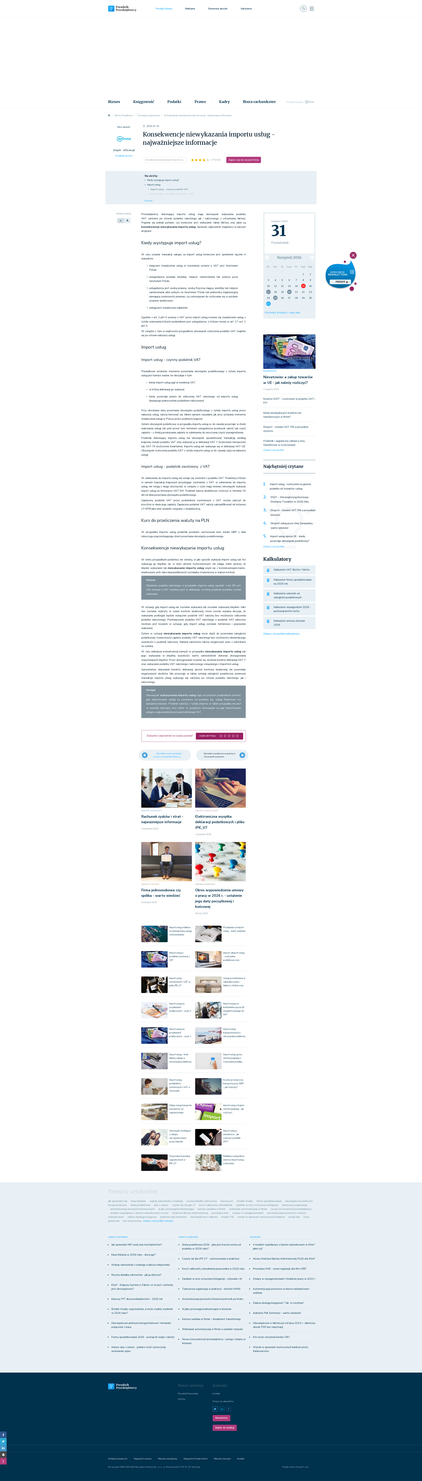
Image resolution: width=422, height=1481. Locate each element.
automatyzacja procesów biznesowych (132, 1209)
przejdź (340, 281)
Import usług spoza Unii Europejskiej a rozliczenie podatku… (233, 1058)
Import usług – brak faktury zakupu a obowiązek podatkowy (180, 1058)
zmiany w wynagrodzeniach (247, 1213)
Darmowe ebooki (217, 8)
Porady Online (164, 8)
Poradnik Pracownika (188, 1393)
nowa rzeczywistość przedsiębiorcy (291, 1209)
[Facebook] (3, 1434)
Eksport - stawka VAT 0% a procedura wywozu (292, 512)
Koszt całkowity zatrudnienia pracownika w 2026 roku (213, 1269)
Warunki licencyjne (222, 1458)
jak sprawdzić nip (117, 1201)
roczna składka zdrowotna (202, 1201)
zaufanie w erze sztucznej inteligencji (257, 1205)
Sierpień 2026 (289, 257)
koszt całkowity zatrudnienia (215, 1205)
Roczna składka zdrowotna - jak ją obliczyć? (136, 1275)
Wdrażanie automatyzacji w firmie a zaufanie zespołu (212, 1329)
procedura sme (220, 1213)
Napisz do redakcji (224, 1427)
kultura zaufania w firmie (212, 1209)
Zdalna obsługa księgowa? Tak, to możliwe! (278, 1303)
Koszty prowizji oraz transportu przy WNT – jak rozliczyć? (233, 1083)
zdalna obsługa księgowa (142, 1217)
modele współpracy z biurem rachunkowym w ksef (139, 1213)
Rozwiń (148, 200)
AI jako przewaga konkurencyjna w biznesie (206, 1309)
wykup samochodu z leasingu (166, 1201)
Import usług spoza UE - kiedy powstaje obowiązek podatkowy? (289, 539)
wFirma (181, 1399)
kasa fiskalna (138, 1201)
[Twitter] (3, 1441)
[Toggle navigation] (312, 8)
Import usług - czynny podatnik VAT (169, 189)
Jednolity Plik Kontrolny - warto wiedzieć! (277, 1313)
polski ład (294, 1217)
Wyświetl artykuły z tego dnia (282, 312)
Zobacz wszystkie (273, 450)
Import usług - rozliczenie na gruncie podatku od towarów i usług (290, 486)
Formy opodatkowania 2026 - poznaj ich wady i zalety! (142, 1337)
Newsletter (221, 1417)
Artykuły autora (123, 155)
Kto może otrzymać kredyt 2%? (271, 1337)
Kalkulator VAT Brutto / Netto (292, 570)
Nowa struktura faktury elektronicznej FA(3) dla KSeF (284, 1259)
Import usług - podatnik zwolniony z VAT (172, 194)
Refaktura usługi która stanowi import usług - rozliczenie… (234, 1160)
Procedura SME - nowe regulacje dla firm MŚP (279, 1269)
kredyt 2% (227, 1217)
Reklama (190, 8)
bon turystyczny (132, 1221)
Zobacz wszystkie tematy (158, 1221)
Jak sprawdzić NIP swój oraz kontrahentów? (136, 1244)
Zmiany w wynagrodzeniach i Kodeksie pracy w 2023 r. (284, 1279)
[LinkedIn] (3, 1448)
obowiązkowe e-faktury (204, 1217)
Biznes (114, 102)
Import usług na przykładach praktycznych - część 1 (180, 1033)
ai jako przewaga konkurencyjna (176, 1209)
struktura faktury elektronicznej (190, 1213)
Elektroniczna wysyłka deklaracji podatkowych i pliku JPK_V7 (219, 822)
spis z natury (161, 1205)
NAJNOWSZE (269, 371)
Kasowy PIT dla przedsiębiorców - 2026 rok (137, 1299)
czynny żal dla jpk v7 (184, 1205)
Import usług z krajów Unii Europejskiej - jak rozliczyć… (233, 1109)
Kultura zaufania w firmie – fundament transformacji (211, 1319)
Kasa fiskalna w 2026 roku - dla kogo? (133, 1255)
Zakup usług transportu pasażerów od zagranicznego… (180, 1109)
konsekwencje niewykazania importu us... (165, 159)
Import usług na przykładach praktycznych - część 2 (180, 1007)
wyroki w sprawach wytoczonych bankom (261, 1217)
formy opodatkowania (269, 1201)
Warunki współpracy (167, 1458)
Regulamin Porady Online (195, 1458)
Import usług (153, 184)
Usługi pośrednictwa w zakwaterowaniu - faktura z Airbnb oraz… (234, 982)
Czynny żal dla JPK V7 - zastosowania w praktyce (210, 1259)
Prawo (200, 102)
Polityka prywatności (117, 1458)
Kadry (224, 102)
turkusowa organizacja (294, 1205)
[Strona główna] (109, 115)
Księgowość (143, 102)
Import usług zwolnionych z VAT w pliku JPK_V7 (179, 982)
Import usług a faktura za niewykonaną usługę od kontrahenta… (180, 931)
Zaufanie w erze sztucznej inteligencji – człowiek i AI (212, 1279)
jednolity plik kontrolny (173, 1217)
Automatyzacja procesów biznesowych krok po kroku (212, 1299)
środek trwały (245, 1201)
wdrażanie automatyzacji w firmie (248, 1209)
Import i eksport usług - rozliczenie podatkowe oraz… (233, 956)
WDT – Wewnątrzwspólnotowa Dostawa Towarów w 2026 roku (290, 499)
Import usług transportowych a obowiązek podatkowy (234, 1033)
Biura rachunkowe (259, 102)
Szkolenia (246, 8)
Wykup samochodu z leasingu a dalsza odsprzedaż (140, 1265)
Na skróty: (151, 176)
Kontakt (216, 1393)
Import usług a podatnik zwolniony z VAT (179, 956)
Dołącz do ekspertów (223, 1401)
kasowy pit (226, 1201)
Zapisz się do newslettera (243, 160)
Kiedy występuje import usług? (163, 180)
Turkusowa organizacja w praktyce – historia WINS (211, 1289)
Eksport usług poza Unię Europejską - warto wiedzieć (292, 526)
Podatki (174, 102)
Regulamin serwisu (143, 1458)
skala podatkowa (140, 1205)
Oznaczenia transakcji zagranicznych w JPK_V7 (179, 1160)
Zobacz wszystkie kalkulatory (281, 634)
